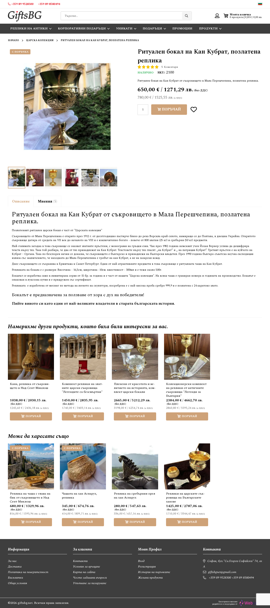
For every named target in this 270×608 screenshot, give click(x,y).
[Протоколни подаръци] (16, 178)
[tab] (21, 201)
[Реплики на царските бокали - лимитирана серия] (108, 178)
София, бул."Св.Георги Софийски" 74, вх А (232, 564)
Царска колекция (40, 40)
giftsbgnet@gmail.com (222, 572)
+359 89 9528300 (220, 577)
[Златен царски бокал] (35, 178)
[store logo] (25, 16)
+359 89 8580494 (243, 577)
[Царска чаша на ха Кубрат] (90, 178)
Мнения (47, 201)
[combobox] (126, 15)
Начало (13, 40)
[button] (260, 3)
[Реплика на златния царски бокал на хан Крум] (53, 178)
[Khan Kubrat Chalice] (71, 178)
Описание (21, 201)
